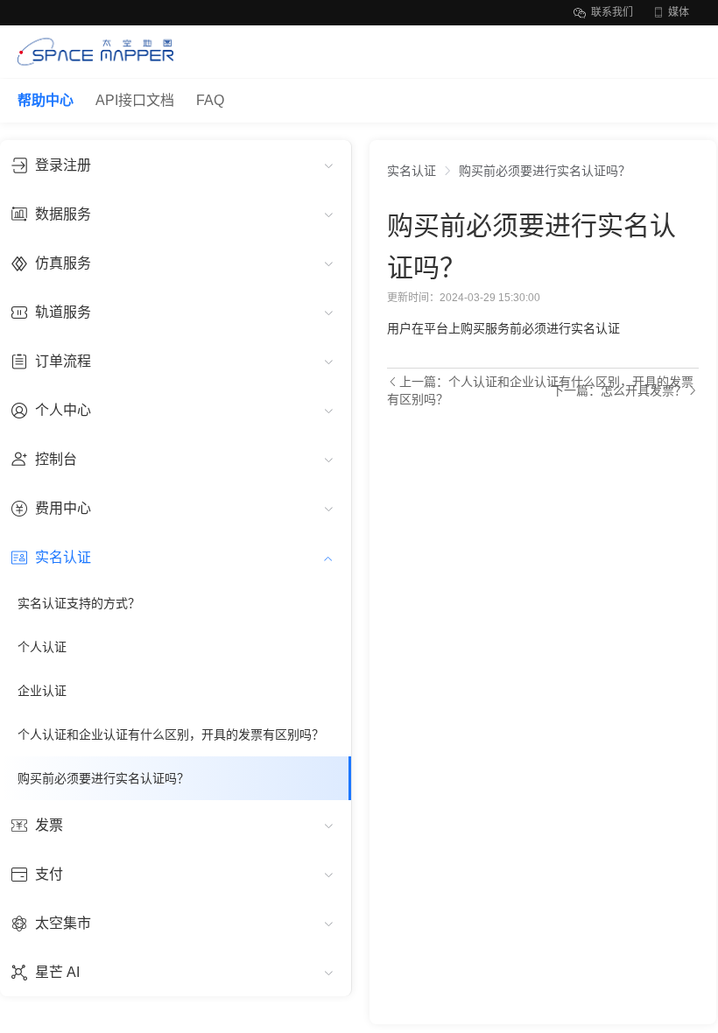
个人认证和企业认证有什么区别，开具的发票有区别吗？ (171, 734)
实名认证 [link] (411, 171)
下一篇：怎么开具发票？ (619, 390)
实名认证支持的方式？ (79, 603)
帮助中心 (46, 100)
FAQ (210, 100)
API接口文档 (134, 100)
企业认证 (42, 691)
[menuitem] (175, 164)
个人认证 (42, 647)
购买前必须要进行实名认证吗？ (103, 778)
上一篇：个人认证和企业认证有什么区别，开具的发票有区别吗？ (540, 390)
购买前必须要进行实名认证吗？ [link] (544, 171)
